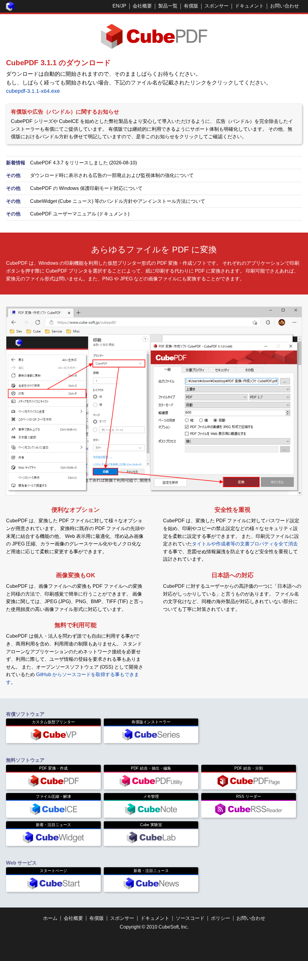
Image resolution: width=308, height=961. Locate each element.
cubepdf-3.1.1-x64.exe (33, 91)
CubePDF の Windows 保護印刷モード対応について (86, 188)
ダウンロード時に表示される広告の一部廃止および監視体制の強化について (112, 175)
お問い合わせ (284, 5)
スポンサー (217, 5)
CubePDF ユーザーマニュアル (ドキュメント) (79, 213)
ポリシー (220, 918)
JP (123, 5)
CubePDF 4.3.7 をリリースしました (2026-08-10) (83, 162)
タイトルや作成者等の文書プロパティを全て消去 (245, 543)
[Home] (10, 9)
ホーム (50, 918)
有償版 (191, 5)
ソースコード (190, 918)
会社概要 (142, 5)
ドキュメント (249, 5)
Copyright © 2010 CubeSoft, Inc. (154, 926)
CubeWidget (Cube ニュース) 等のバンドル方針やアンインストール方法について (117, 201)
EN (115, 5)
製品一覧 (167, 5)
